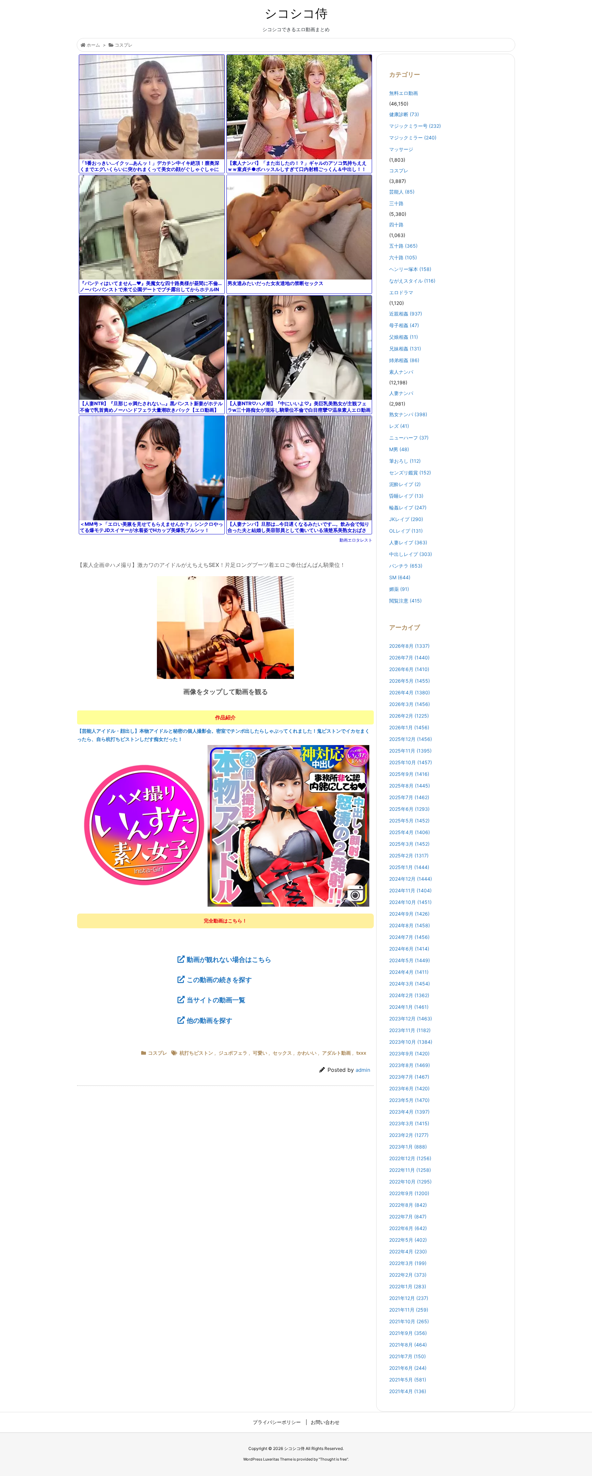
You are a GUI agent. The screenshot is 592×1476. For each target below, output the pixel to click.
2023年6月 (409, 1088)
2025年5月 (409, 820)
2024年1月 (409, 1007)
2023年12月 (410, 1018)
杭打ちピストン (196, 1053)
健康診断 (404, 114)
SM (399, 577)
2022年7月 (408, 1216)
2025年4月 (409, 832)
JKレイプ (406, 519)
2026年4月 (409, 692)
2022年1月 (407, 1286)
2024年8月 (409, 925)
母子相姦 (404, 325)
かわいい (307, 1053)
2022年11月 (410, 1170)
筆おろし (405, 461)
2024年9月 (409, 914)
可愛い (260, 1053)
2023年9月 (409, 1053)
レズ (399, 426)
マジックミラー (412, 137)
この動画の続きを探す (219, 980)
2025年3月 (409, 844)
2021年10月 (409, 1321)
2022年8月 (408, 1205)
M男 (399, 449)
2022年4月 (408, 1251)
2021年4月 (407, 1391)
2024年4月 (409, 972)
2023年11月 (410, 1030)
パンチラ (405, 566)
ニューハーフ (409, 438)
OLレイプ (406, 531)
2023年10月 (410, 1042)
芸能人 (402, 192)
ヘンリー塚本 (410, 269)
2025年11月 (410, 751)
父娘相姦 (403, 337)
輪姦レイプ (408, 507)
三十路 (396, 203)
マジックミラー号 (415, 126)
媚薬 (399, 589)
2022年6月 (408, 1228)
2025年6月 (409, 809)
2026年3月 (409, 704)
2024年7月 (409, 937)
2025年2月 (409, 855)
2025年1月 (409, 867)
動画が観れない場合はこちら (229, 959)
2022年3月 (408, 1263)
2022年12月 (410, 1158)
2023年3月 (409, 1123)
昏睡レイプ (406, 496)
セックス (282, 1053)
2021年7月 (407, 1356)
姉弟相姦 (404, 360)
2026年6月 (409, 669)
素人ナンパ (401, 372)
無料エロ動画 (403, 93)
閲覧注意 (405, 601)
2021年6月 (408, 1368)
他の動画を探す (209, 1020)
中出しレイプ (410, 554)
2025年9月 (409, 774)
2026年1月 (409, 727)
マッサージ (401, 149)
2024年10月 (410, 902)
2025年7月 (409, 797)
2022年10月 (410, 1181)
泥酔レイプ (405, 484)
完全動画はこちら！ (225, 920)
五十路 (403, 246)
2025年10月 (410, 762)
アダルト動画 (336, 1053)
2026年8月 (409, 646)
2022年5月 (408, 1240)
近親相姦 (405, 314)
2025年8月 (409, 786)
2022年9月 (409, 1193)
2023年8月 (409, 1065)
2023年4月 (409, 1112)
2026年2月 (409, 716)
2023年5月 (409, 1100)
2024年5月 (409, 960)
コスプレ (124, 45)
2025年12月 (410, 739)
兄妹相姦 (405, 348)
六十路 (403, 257)
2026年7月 (409, 657)
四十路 (396, 224)
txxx (361, 1053)
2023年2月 (409, 1135)
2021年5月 (407, 1379)
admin (363, 1070)
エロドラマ (401, 292)
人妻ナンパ (401, 393)
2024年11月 (410, 890)
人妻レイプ (408, 542)
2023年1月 (408, 1147)
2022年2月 (408, 1275)
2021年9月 (408, 1333)
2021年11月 (408, 1310)
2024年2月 (409, 995)
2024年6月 (409, 949)
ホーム (93, 45)
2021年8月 (408, 1345)
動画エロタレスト (356, 540)
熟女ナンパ (408, 414)
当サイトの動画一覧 (216, 1000)
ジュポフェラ (233, 1053)
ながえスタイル (412, 281)
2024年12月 (410, 879)
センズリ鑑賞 (410, 472)
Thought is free (333, 1459)
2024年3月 (409, 984)
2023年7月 (409, 1077)
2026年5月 (409, 681)
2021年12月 (408, 1298)
